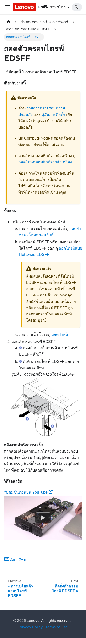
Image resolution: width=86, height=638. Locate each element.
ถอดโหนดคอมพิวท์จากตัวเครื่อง (45, 162)
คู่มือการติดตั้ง (53, 115)
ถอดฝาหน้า (60, 334)
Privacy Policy (30, 627)
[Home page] (8, 22)
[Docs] (25, 7)
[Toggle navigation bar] (7, 7)
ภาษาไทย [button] (57, 7)
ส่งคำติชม (18, 560)
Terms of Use (56, 627)
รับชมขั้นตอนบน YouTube (26, 492)
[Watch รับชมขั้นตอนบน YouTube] (43, 517)
